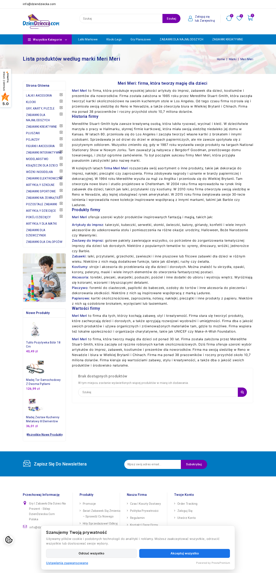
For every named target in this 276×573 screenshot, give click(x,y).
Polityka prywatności (144, 510)
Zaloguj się (185, 510)
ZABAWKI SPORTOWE (41, 191)
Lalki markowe (88, 39)
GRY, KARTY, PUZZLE (40, 108)
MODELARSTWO (37, 159)
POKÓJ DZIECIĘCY (38, 217)
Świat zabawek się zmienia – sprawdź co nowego (102, 513)
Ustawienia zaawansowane (67, 563)
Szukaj (171, 18)
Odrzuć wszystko (91, 553)
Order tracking (187, 503)
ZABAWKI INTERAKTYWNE (44, 152)
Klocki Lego (114, 39)
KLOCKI (31, 102)
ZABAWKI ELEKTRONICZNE (44, 178)
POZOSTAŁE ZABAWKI (41, 204)
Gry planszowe (141, 39)
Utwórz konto (186, 517)
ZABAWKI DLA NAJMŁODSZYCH (181, 39)
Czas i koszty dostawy (145, 503)
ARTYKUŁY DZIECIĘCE (41, 210)
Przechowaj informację (41, 495)
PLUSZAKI (33, 133)
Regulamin (137, 517)
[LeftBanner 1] (44, 277)
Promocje (89, 503)
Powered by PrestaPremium (213, 562)
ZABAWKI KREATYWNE (227, 39)
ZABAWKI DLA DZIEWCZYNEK (36, 233)
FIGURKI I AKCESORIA (40, 146)
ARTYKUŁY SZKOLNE (40, 184)
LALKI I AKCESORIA (39, 95)
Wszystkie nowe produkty (44, 434)
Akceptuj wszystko (185, 553)
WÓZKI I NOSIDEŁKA (39, 172)
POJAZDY (33, 139)
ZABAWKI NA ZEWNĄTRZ (43, 197)
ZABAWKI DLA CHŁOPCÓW (44, 241)
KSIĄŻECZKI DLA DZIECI (42, 165)
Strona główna (38, 85)
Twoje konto (184, 495)
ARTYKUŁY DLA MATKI (41, 223)
